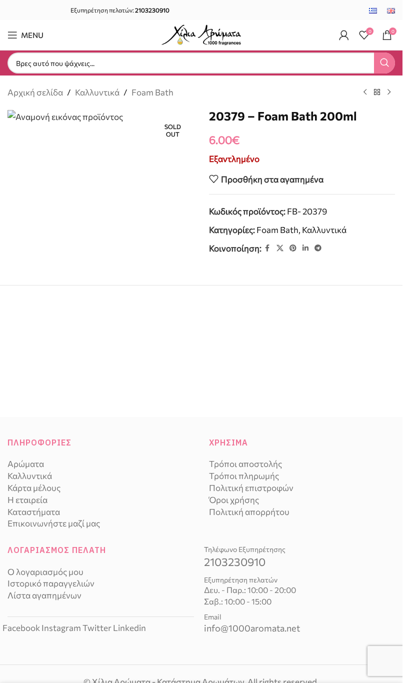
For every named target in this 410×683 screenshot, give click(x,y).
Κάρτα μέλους (34, 487)
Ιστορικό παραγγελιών (51, 583)
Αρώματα (26, 463)
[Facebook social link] (268, 248)
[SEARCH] (384, 63)
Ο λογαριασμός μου (46, 571)
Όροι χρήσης (234, 499)
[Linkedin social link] (306, 248)
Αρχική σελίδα (35, 92)
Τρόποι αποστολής (245, 463)
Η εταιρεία (28, 499)
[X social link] (280, 248)
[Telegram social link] (318, 248)
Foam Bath (153, 92)
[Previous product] (365, 92)
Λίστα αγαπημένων (45, 595)
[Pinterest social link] (293, 248)
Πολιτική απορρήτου (249, 511)
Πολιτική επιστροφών (251, 487)
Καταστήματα (34, 511)
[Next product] (389, 92)
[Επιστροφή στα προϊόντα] (377, 92)
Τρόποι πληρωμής (244, 475)
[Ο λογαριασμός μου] (344, 35)
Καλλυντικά (97, 92)
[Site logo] (202, 33)
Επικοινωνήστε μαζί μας (54, 523)
